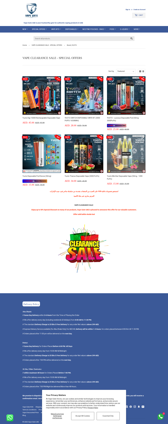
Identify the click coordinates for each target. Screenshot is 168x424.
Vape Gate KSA (28, 407)
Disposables (71, 29)
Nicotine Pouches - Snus (93, 29)
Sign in (128, 9)
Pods (112, 29)
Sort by (111, 71)
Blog (24, 415)
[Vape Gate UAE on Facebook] (126, 407)
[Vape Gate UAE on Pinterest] (130, 407)
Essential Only (108, 416)
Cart (140, 15)
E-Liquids (124, 29)
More (136, 29)
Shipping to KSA (41, 407)
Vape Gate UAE (33, 422)
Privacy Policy (93, 408)
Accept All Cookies (83, 416)
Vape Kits (55, 29)
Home (25, 45)
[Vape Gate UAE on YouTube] (143, 407)
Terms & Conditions (29, 410)
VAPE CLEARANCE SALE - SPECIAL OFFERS (47, 45)
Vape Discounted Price (31, 412)
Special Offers (39, 29)
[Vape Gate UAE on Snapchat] (139, 407)
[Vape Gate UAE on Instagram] (135, 407)
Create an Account (139, 9)
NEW (24, 29)
